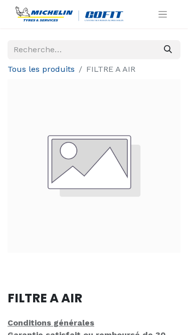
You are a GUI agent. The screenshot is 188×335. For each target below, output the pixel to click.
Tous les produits (41, 69)
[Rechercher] (167, 49)
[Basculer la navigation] (162, 14)
